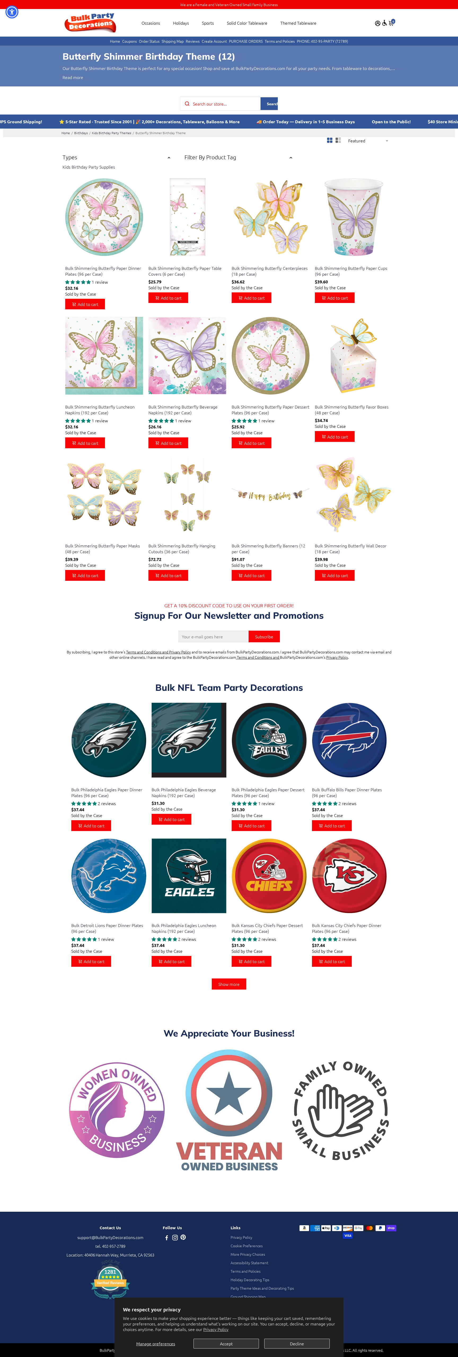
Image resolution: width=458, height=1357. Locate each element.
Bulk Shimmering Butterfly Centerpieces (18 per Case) (270, 271)
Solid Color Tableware (247, 23)
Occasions (151, 23)
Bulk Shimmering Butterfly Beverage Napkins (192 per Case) (183, 409)
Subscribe (264, 636)
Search (273, 103)
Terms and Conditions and (258, 657)
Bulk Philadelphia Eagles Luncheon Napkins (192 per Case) (184, 928)
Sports (208, 23)
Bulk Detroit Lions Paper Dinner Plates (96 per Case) (107, 928)
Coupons (129, 41)
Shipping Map (173, 41)
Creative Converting (80, 261)
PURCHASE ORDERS (246, 41)
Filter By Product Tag (210, 157)
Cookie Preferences (247, 1245)
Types (70, 157)
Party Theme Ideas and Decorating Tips (262, 1288)
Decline (297, 1343)
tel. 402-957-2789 (110, 1246)
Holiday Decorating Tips (250, 1279)
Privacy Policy (215, 1329)
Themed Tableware (298, 23)
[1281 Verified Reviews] (110, 1300)
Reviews (193, 41)
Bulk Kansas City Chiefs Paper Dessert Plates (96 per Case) (267, 928)
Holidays (181, 23)
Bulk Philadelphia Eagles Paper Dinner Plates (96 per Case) (106, 792)
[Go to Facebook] (167, 1238)
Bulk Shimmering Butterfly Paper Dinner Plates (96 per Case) (103, 271)
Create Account (214, 41)
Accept (226, 1343)
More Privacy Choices (248, 1254)
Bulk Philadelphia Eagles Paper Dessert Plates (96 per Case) (268, 792)
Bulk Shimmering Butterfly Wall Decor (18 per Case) (350, 548)
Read (67, 77)
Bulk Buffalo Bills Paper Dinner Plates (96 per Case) (347, 792)
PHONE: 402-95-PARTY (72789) (322, 41)
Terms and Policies (280, 41)
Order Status (149, 41)
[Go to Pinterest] (183, 1238)
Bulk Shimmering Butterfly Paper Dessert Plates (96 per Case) (270, 409)
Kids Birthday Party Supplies (89, 167)
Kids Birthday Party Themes (111, 133)
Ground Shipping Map (248, 1296)
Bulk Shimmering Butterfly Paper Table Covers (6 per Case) (185, 271)
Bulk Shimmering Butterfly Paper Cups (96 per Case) (351, 271)
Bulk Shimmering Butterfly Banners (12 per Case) (268, 548)
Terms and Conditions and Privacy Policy (158, 652)
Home (115, 41)
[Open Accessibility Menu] (384, 23)
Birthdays (81, 133)
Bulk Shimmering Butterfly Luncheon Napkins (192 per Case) (100, 409)
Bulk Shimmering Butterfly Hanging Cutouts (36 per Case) (181, 548)
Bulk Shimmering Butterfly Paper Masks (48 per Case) (102, 548)
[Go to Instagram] (175, 1238)
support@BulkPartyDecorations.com (110, 1237)
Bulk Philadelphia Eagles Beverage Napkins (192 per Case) (184, 792)
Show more (229, 984)
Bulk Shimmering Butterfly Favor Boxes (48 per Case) (352, 409)
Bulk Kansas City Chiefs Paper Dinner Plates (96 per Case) (346, 928)
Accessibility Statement (249, 1262)
